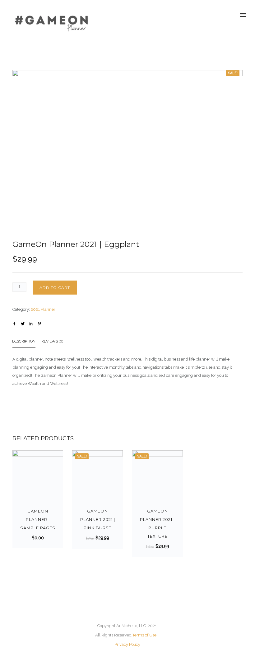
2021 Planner (43, 309)
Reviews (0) (52, 341)
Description (23, 341)
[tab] (27, 342)
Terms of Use (144, 635)
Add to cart (54, 287)
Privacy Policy (127, 644)
